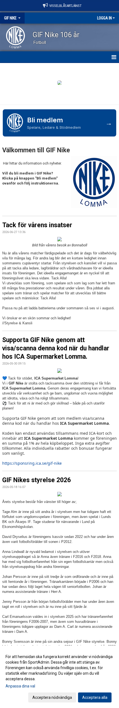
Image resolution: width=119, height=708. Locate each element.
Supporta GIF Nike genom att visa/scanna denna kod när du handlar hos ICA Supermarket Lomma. (55, 348)
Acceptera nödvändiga (52, 697)
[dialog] (59, 677)
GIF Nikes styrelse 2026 (36, 480)
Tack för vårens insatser (37, 225)
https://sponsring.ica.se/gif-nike (32, 463)
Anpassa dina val (20, 686)
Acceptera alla (94, 697)
